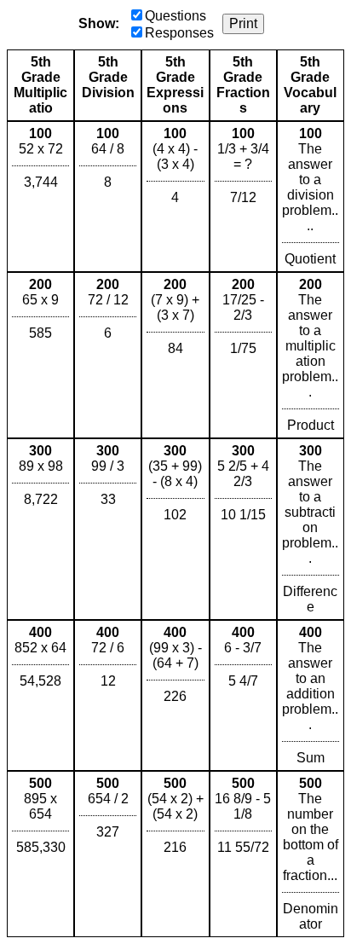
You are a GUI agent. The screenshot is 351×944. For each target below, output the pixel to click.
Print (243, 23)
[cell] (40, 196)
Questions (175, 16)
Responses (179, 33)
